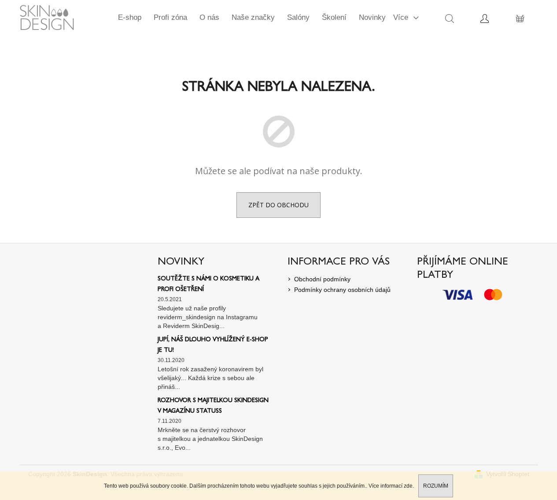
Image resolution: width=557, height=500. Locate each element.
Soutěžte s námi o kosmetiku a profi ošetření (208, 284)
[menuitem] (130, 18)
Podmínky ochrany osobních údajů (342, 289)
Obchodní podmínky (322, 279)
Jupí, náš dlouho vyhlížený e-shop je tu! (213, 345)
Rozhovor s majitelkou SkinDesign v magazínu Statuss (213, 406)
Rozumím (435, 486)
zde (408, 486)
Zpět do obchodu (278, 205)
